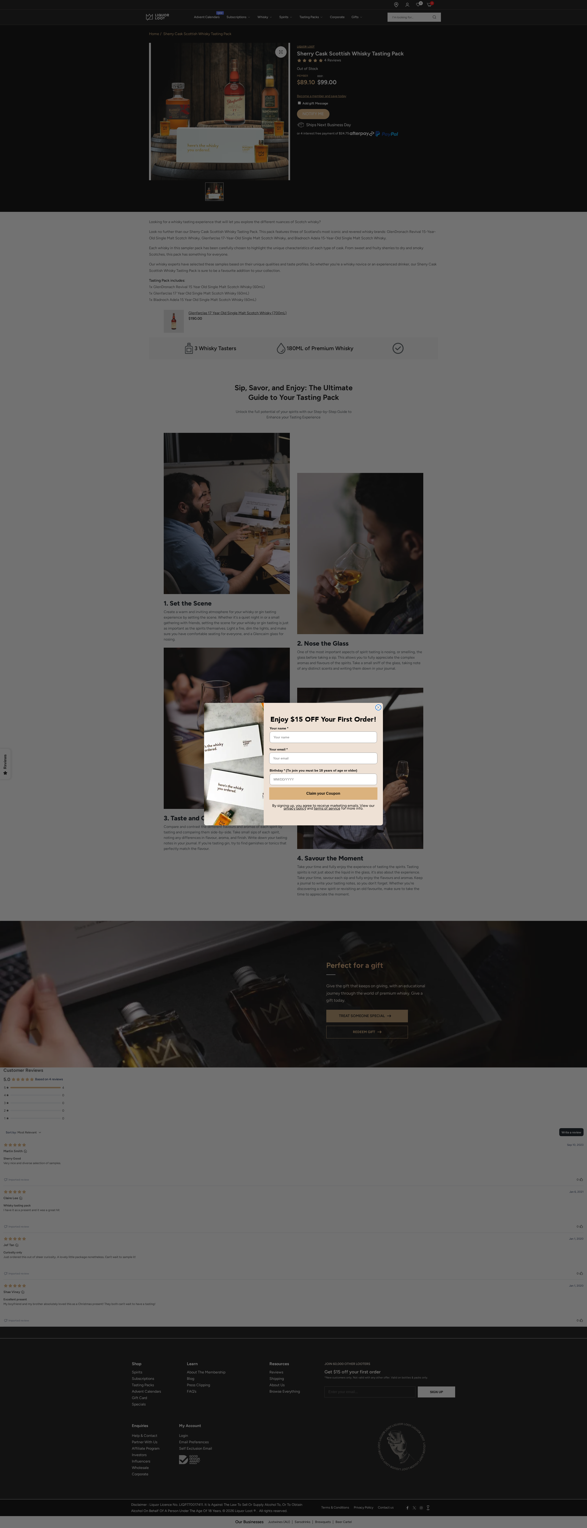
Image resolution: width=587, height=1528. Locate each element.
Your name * (279, 728)
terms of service (327, 808)
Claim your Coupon (323, 793)
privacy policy (295, 808)
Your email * (278, 749)
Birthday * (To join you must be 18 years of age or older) (313, 770)
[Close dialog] (378, 707)
